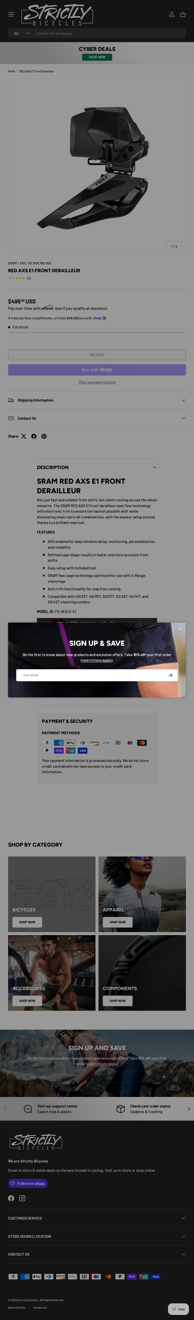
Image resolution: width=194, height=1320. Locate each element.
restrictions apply (96, 660)
